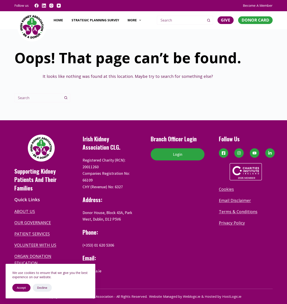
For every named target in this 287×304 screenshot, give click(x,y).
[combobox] (180, 20)
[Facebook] (37, 6)
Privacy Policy (232, 222)
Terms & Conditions (238, 211)
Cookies (226, 189)
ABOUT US (24, 211)
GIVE (225, 20)
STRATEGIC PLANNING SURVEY (95, 20)
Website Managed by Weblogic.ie (174, 296)
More (132, 20)
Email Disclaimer (235, 200)
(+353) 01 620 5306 (98, 245)
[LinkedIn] (44, 6)
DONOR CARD (255, 20)
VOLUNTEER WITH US (35, 245)
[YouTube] (59, 6)
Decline (42, 288)
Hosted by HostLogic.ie (223, 296)
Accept (21, 288)
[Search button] (208, 20)
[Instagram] (51, 6)
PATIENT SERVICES (32, 233)
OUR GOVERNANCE (32, 222)
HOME (58, 20)
